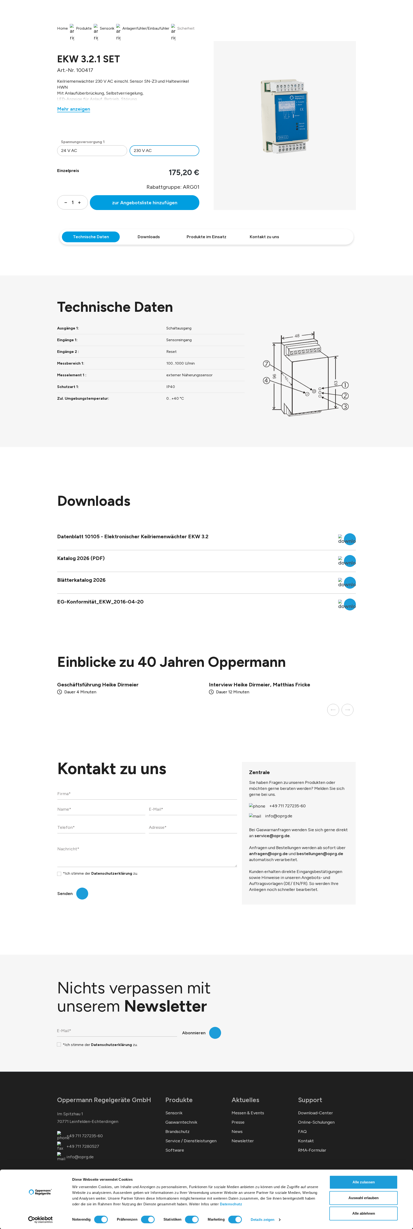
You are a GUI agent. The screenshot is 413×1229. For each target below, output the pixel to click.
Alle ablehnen (363, 1213)
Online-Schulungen (316, 1122)
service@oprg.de (272, 835)
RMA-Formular (312, 1150)
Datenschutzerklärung (111, 873)
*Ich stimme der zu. (100, 873)
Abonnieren (194, 1032)
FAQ (302, 1131)
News (237, 1131)
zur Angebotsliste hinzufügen (144, 202)
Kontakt (306, 1140)
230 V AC (143, 150)
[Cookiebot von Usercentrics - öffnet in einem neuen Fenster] (40, 1219)
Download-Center (315, 1113)
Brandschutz (177, 1131)
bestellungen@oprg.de (320, 853)
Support (310, 1100)
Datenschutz (231, 1204)
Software (174, 1150)
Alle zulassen (364, 1182)
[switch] (148, 1219)
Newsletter (243, 1140)
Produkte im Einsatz (206, 236)
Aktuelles (245, 1100)
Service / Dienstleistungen (191, 1140)
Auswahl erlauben (363, 1198)
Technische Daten (91, 236)
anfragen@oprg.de (268, 853)
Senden (65, 893)
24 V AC (69, 150)
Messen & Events (248, 1113)
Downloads (149, 236)
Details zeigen (262, 1220)
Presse (238, 1122)
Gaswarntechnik (181, 1122)
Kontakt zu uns (264, 236)
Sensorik (173, 1113)
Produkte (179, 1100)
